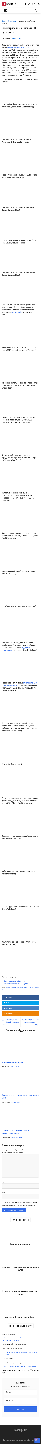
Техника (12, 1137)
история (20, 987)
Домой (4, 21)
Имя (3, 1182)
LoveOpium (9, 4)
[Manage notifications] (36, 1439)
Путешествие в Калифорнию (20, 1244)
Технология (18, 1137)
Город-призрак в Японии (14, 981)
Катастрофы (12, 21)
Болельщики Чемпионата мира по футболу (20, 1317)
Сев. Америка (15, 1067)
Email (4, 1192)
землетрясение (11, 987)
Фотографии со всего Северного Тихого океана (20, 1366)
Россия (19, 1102)
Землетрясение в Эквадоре (15, 984)
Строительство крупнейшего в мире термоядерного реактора (20, 1292)
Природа (13, 1102)
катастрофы (17, 312)
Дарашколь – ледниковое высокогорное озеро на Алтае (20, 1268)
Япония (4, 990)
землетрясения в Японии (18, 47)
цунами (36, 987)
